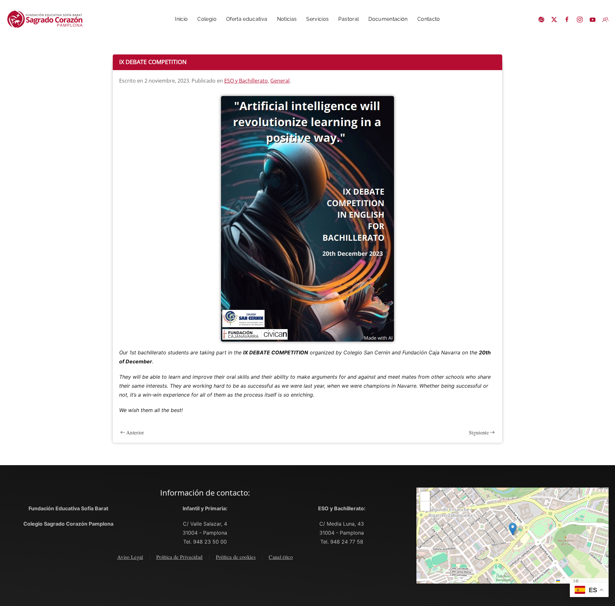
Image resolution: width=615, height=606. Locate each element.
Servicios (317, 19)
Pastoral (348, 19)
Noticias (287, 19)
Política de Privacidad (179, 556)
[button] (513, 529)
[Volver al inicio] (47, 19)
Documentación (388, 19)
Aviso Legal (130, 556)
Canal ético (281, 556)
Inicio (181, 19)
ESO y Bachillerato (246, 80)
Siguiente (479, 432)
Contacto (428, 19)
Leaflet (566, 580)
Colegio (206, 19)
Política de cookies (236, 556)
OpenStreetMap (593, 580)
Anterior (135, 432)
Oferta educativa (246, 19)
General (280, 80)
